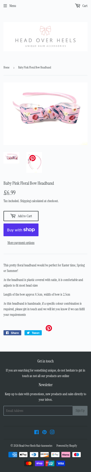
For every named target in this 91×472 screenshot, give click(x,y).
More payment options (21, 242)
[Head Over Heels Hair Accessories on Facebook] (36, 432)
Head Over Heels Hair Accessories (35, 446)
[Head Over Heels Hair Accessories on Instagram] (52, 432)
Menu (12, 5)
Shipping (25, 201)
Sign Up (80, 410)
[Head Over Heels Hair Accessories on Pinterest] (44, 432)
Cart (85, 5)
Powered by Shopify (66, 446)
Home (7, 67)
